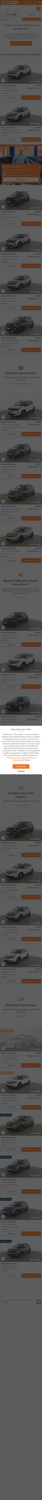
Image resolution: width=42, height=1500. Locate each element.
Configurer (21, 771)
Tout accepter (21, 766)
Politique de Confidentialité (16, 757)
